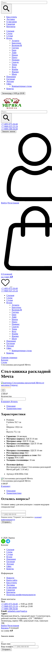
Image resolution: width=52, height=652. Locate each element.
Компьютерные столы (22, 86)
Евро (14, 50)
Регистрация (13, 203)
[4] (8, 388)
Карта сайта (11, 580)
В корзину (6, 401)
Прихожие (11, 76)
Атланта (15, 40)
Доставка (10, 19)
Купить (14, 401)
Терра (14, 64)
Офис (8, 84)
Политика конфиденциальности (21, 594)
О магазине (11, 22)
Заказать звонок (8, 132)
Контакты (10, 26)
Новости (10, 578)
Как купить (11, 17)
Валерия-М (17, 45)
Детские (10, 81)
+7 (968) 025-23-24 (9, 126)
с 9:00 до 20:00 (13, 93)
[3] (6, 388)
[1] (2, 388)
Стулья (9, 36)
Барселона (16, 43)
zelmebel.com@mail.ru (17, 611)
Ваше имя (5, 644)
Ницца (15, 55)
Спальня (10, 31)
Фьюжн (15, 72)
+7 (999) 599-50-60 (9, 129)
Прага (14, 57)
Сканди (15, 62)
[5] (10, 388)
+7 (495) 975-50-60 (9, 124)
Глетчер (15, 48)
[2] (4, 388)
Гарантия (10, 24)
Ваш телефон (7, 646)
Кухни (9, 38)
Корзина (5, 628)
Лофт (14, 52)
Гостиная (10, 79)
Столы (9, 33)
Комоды (10, 88)
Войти (4, 203)
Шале (14, 74)
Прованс (16, 60)
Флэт (14, 67)
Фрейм (15, 69)
